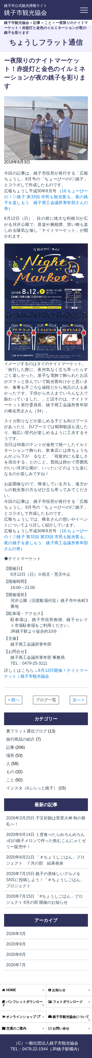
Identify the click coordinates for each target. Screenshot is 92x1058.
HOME (10, 990)
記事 (10, 747)
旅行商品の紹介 (20, 739)
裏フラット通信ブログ (26, 731)
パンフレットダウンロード (22, 1003)
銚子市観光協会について (70, 1017)
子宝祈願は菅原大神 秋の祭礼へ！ (46, 821)
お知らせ (58, 990)
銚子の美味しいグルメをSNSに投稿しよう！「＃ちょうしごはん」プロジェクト (45, 880)
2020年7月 (16, 965)
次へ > (78, 700)
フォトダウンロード (67, 1002)
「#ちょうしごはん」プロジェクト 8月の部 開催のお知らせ (44, 899)
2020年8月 (16, 954)
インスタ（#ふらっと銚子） (31, 788)
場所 (10, 755)
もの (10, 772)
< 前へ (13, 700)
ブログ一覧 (46, 700)
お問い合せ (60, 1028)
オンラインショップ (21, 1017)
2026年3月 (16, 933)
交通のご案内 (15, 1028)
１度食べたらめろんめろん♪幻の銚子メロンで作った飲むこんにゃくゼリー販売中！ (46, 840)
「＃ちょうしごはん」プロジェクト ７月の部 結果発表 (45, 860)
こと (10, 780)
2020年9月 (16, 944)
